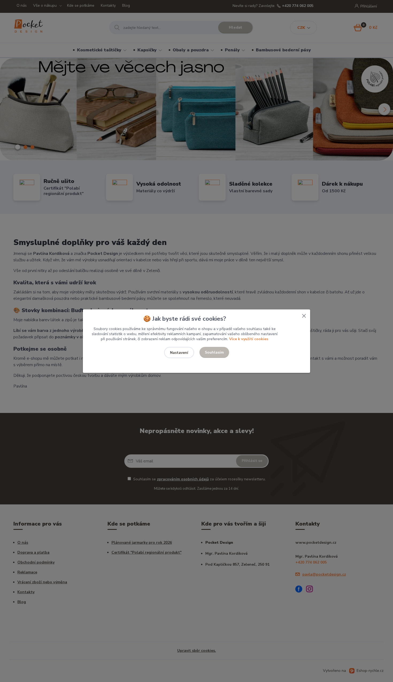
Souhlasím (214, 352)
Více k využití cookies (248, 339)
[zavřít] (303, 315)
